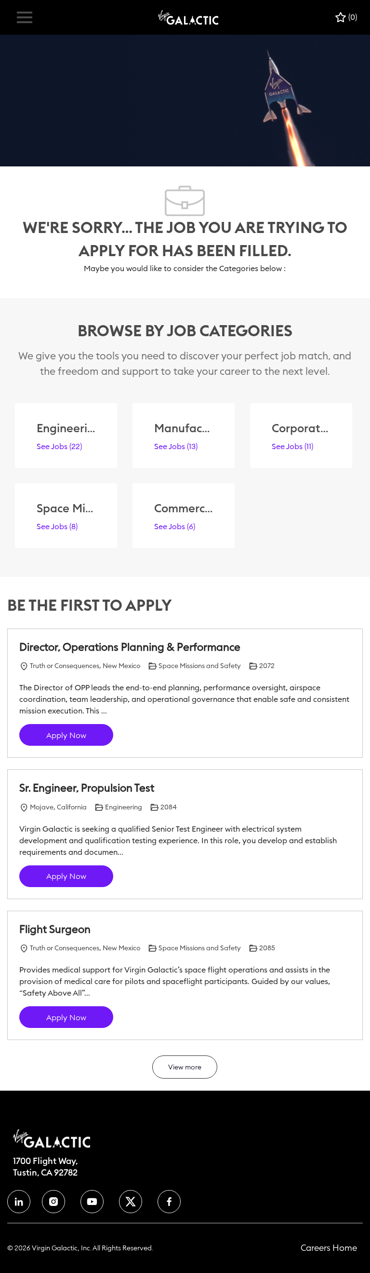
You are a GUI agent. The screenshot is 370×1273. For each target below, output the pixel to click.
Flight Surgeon (55, 929)
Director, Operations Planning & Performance (129, 647)
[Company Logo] (188, 17)
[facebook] (18, 1201)
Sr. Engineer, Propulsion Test (86, 787)
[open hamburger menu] (24, 17)
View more (184, 1067)
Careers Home (329, 1247)
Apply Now (66, 735)
